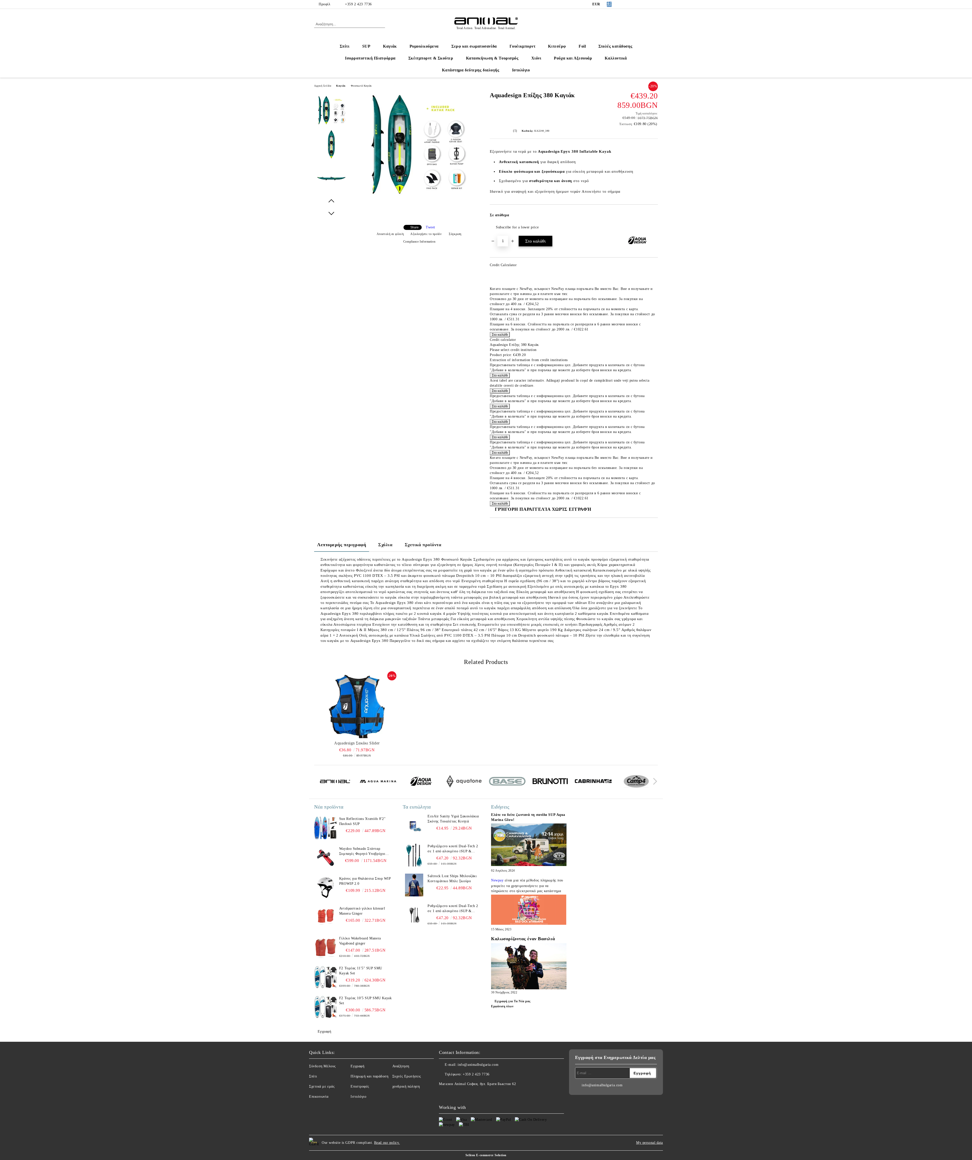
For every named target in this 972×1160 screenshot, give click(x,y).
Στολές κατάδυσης (615, 46)
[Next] (653, 781)
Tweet (430, 227)
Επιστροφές (360, 1086)
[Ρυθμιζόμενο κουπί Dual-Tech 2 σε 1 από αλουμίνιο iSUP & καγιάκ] (414, 855)
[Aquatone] (464, 782)
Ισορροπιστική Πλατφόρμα (370, 58)
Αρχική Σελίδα (322, 85)
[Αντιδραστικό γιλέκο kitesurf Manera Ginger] (325, 917)
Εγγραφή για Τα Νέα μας (513, 1001)
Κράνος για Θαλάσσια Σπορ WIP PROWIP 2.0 (365, 881)
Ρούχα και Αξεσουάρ (573, 58)
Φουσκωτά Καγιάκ (361, 85)
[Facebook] (624, 4)
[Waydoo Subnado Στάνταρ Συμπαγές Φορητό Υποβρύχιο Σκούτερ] (325, 857)
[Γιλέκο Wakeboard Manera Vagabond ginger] (325, 947)
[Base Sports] (507, 782)
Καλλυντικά (616, 58)
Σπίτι (345, 46)
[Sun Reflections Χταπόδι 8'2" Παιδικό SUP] (325, 827)
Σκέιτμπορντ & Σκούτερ (430, 58)
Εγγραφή (324, 1031)
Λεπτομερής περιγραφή (341, 544)
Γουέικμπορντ (523, 46)
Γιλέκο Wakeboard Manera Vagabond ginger (360, 940)
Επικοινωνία (318, 1096)
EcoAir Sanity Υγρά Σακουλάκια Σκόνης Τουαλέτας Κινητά (453, 818)
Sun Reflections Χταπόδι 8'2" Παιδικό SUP (362, 821)
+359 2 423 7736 (358, 4)
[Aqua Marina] (378, 782)
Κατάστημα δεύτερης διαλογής (470, 70)
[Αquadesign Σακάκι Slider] (356, 705)
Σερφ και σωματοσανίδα (474, 46)
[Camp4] (636, 782)
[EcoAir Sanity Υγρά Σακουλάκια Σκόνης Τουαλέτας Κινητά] (414, 825)
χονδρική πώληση (406, 1086)
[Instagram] (640, 4)
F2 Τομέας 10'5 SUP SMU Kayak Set (365, 1000)
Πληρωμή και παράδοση (369, 1076)
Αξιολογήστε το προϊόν (425, 234)
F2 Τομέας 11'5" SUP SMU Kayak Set (360, 970)
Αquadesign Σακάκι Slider (356, 743)
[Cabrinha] (593, 782)
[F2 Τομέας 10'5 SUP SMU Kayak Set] (325, 1007)
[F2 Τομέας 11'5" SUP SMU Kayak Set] (325, 977)
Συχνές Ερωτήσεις (406, 1076)
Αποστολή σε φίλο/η (390, 234)
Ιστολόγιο (521, 70)
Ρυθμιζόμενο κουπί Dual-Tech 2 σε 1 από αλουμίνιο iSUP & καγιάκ (453, 849)
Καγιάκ (390, 46)
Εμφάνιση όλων (502, 1006)
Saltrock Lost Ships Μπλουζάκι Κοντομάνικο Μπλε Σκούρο (452, 878)
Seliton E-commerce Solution (486, 1155)
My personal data (649, 1143)
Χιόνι (536, 58)
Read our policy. (387, 1143)
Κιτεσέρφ (557, 46)
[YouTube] (647, 4)
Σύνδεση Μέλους (322, 1066)
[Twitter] (632, 4)
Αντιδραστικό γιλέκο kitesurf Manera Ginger (362, 911)
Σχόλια (385, 544)
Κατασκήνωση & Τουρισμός (492, 58)
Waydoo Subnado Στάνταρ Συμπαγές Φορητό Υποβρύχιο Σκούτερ (362, 851)
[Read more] (528, 845)
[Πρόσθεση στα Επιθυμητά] (654, 217)
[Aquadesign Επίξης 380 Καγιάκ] (417, 196)
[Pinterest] (655, 4)
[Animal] (335, 782)
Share (414, 227)
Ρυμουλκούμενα (424, 46)
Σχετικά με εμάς (322, 1086)
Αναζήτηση (400, 1066)
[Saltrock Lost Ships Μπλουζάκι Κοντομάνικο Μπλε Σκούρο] (414, 885)
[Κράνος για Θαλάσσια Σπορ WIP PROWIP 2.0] (325, 887)
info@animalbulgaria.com (478, 1065)
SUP (366, 46)
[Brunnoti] (550, 782)
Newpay (497, 880)
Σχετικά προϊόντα (423, 544)
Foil (582, 46)
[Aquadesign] (421, 782)
